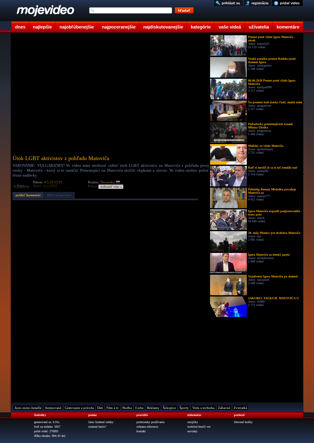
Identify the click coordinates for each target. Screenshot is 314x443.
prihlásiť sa (231, 3)
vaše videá (230, 26)
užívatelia (259, 26)
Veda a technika (203, 408)
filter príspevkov (59, 195)
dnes (20, 26)
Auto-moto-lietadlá (27, 408)
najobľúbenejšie (76, 26)
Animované (53, 408)
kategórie (201, 26)
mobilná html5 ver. (199, 426)
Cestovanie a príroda (79, 408)
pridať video (290, 3)
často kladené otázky (100, 422)
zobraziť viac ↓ (111, 186)
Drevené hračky (243, 422)
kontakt (141, 431)
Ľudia (139, 408)
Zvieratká (240, 408)
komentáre (288, 26)
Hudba (127, 408)
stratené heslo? (97, 426)
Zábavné (224, 408)
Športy (184, 408)
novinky (192, 431)
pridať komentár (28, 195)
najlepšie (42, 26)
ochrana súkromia (147, 426)
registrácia (259, 3)
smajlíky (192, 422)
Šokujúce (169, 408)
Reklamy (153, 408)
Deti (100, 408)
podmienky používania (150, 422)
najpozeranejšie (119, 26)
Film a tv (112, 408)
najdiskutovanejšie (163, 26)
